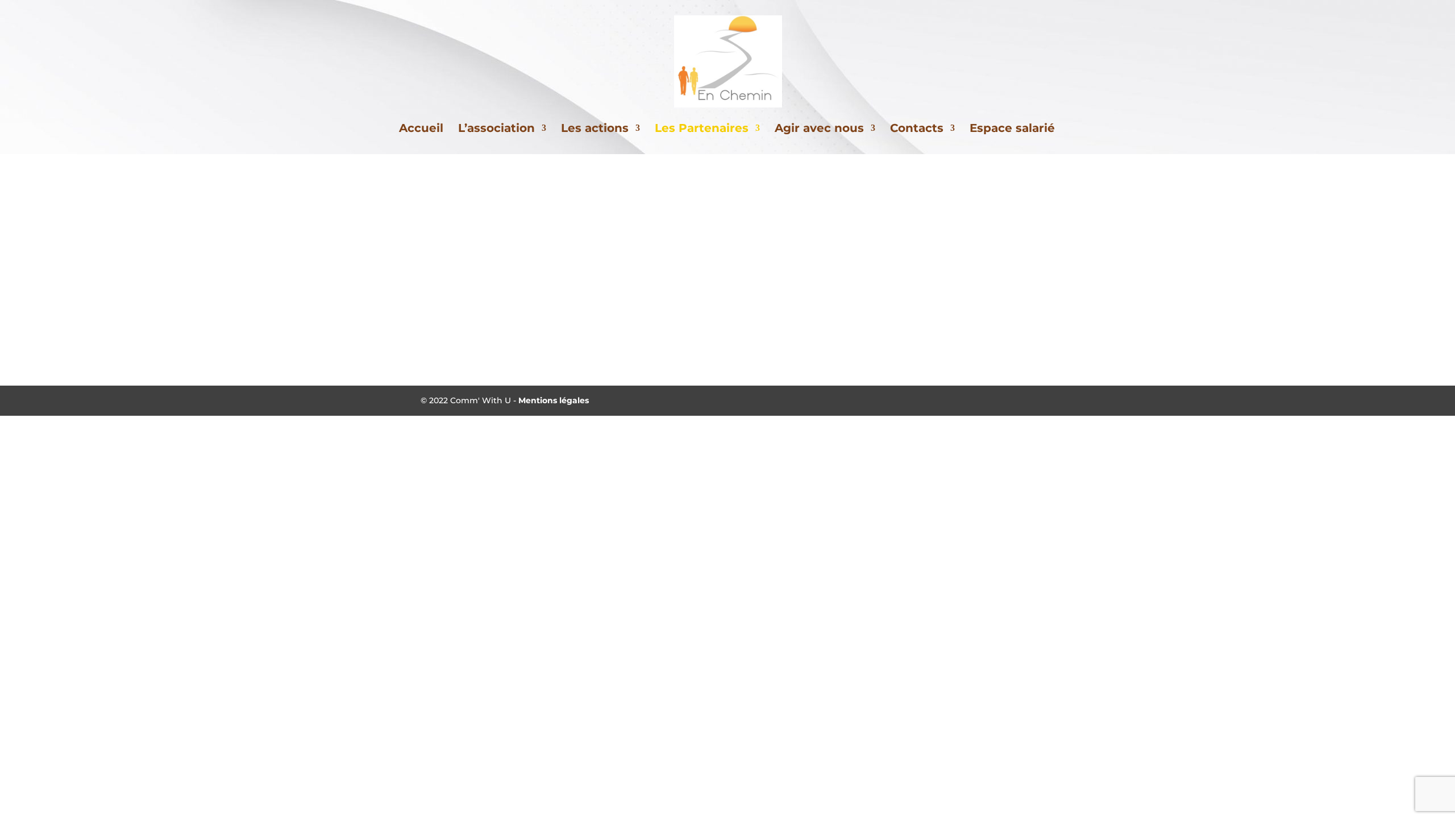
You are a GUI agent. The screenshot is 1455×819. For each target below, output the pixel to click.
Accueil (421, 129)
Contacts (916, 129)
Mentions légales (553, 400)
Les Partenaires (702, 129)
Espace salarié (1012, 129)
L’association (496, 129)
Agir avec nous (819, 129)
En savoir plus (574, 269)
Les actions (595, 129)
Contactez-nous (727, 350)
